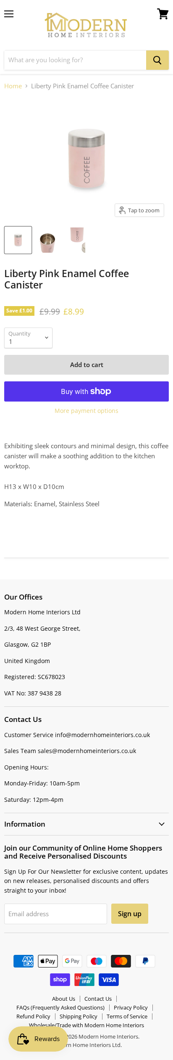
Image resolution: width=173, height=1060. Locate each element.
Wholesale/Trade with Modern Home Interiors (86, 1025)
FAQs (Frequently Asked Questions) (60, 1007)
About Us (63, 998)
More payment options (86, 410)
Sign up (130, 913)
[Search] (157, 60)
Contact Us (98, 998)
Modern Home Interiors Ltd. (86, 1045)
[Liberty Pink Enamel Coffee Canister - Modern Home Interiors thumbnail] (18, 240)
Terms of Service (127, 1016)
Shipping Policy (78, 1016)
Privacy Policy (131, 1007)
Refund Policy (33, 1016)
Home (13, 86)
